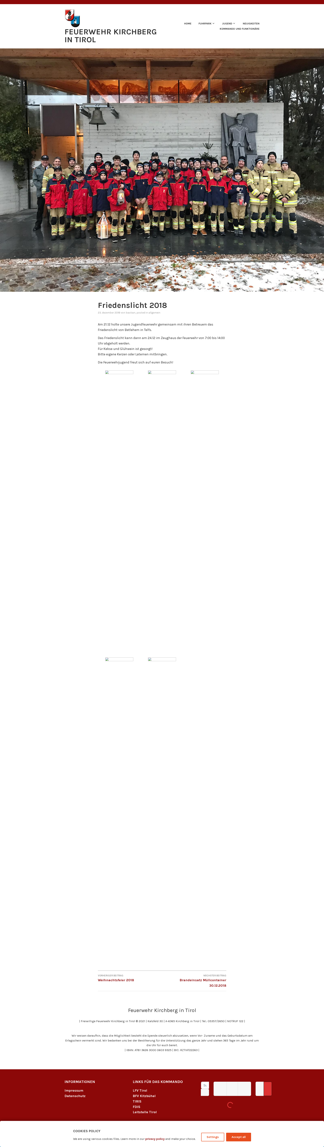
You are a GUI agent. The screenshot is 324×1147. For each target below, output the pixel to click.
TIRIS (137, 1101)
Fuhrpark (205, 23)
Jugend (227, 23)
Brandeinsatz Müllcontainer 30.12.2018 (203, 981)
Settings (213, 1137)
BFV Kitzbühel (144, 1096)
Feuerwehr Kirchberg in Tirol (110, 35)
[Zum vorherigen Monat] (220, 1089)
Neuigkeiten (251, 23)
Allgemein (154, 312)
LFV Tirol (140, 1090)
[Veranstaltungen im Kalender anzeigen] (268, 1089)
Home (187, 23)
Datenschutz (75, 1096)
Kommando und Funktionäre (240, 28)
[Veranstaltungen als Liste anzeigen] (260, 1089)
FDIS (136, 1107)
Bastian (130, 312)
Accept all (239, 1137)
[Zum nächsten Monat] (244, 1089)
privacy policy (155, 1139)
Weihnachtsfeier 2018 (116, 978)
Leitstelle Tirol (145, 1112)
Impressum (73, 1090)
